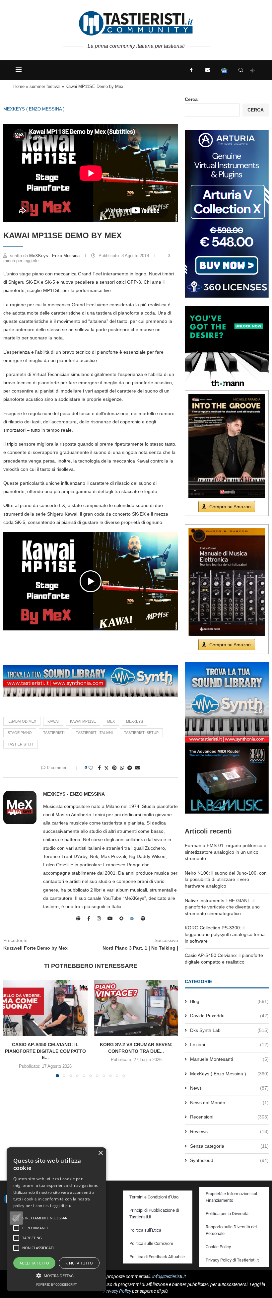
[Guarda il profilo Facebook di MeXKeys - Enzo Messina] (88, 918)
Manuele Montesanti (229, 1059)
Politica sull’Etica (145, 1230)
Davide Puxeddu (229, 1015)
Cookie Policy (218, 1246)
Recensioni (229, 1116)
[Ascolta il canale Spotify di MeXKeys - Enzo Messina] (143, 918)
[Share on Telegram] (129, 767)
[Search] (241, 70)
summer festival (45, 86)
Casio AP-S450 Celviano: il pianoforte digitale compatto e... (45, 1051)
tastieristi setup (141, 733)
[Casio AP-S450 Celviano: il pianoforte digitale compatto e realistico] (45, 1008)
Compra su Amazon (230, 506)
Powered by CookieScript (56, 1284)
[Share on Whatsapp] (122, 767)
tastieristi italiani (94, 733)
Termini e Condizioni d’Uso (153, 1196)
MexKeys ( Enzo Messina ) (33, 109)
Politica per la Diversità (227, 1213)
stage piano (20, 733)
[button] (90, 581)
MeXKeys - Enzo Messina (55, 255)
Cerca (191, 99)
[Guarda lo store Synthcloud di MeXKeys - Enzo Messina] (132, 918)
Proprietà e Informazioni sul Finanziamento (231, 1197)
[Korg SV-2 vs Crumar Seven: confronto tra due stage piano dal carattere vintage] (136, 1008)
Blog (229, 1001)
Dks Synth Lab (229, 1030)
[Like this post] (91, 767)
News (229, 1088)
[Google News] (224, 70)
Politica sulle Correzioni (151, 1243)
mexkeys (134, 721)
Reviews (229, 1131)
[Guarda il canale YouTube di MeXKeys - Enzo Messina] (110, 918)
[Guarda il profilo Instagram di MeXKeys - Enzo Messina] (99, 918)
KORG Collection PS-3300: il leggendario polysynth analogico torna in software (225, 934)
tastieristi (54, 733)
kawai (53, 721)
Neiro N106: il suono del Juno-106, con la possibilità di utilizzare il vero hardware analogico (226, 879)
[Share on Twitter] (106, 768)
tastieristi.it (21, 744)
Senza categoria (229, 1146)
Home (19, 86)
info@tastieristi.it (169, 1276)
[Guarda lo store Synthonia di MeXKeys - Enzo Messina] (121, 918)
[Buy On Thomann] (227, 308)
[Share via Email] (137, 767)
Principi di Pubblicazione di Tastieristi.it (154, 1213)
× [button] (100, 1153)
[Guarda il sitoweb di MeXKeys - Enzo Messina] (78, 918)
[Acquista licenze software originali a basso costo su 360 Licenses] (227, 132)
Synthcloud (229, 1160)
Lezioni (229, 1044)
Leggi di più (60, 1205)
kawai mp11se (83, 721)
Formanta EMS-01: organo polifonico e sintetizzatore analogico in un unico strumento (225, 852)
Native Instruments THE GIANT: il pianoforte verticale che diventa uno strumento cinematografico (222, 907)
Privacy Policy (117, 1291)
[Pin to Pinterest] (114, 767)
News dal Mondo (229, 1102)
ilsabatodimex (22, 721)
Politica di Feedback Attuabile (157, 1256)
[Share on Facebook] (99, 767)
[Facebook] (191, 70)
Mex (111, 721)
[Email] (208, 70)
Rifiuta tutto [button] (79, 1263)
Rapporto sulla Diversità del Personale (231, 1230)
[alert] (56, 1219)
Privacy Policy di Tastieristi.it (232, 1260)
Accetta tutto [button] (34, 1263)
